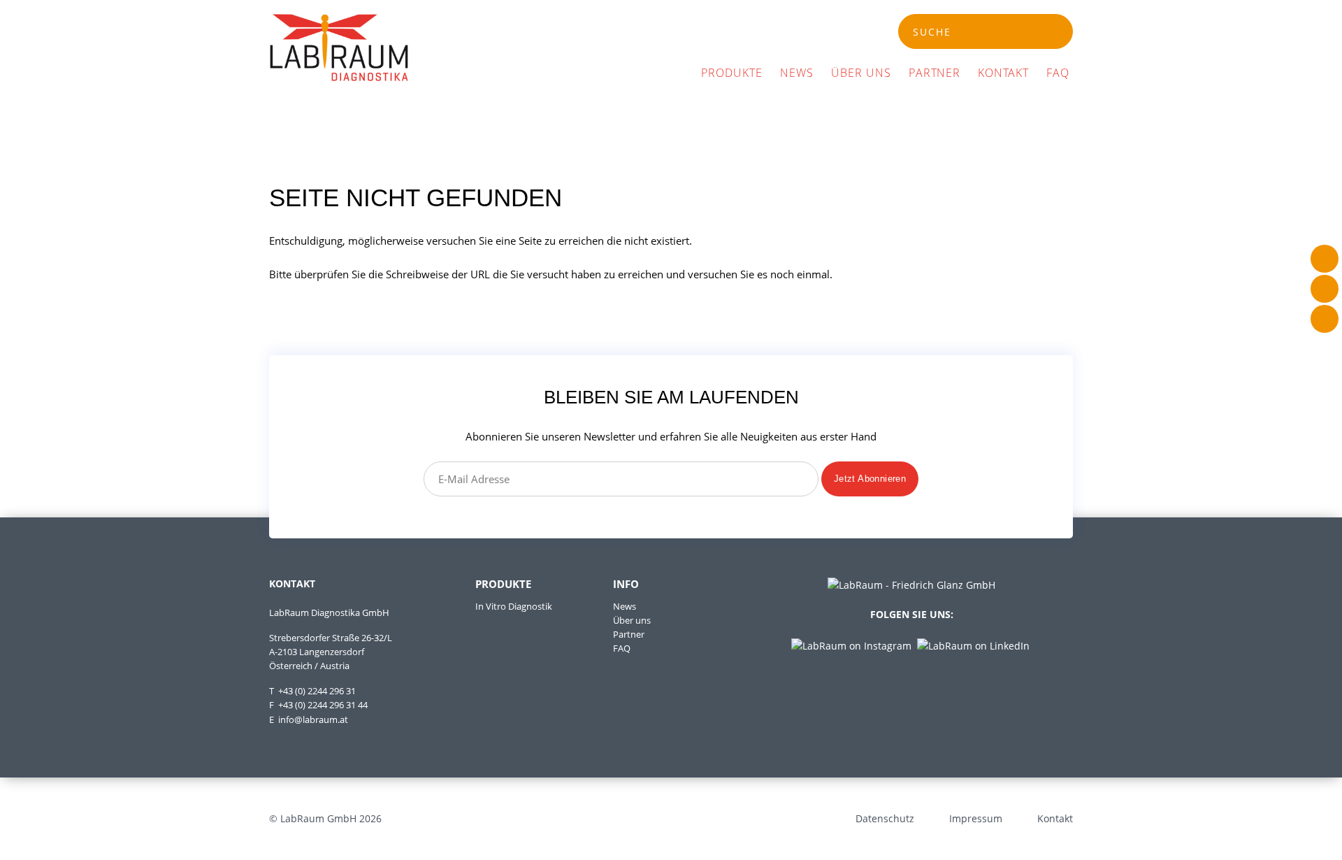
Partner (935, 72)
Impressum (975, 818)
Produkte (732, 72)
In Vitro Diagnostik (513, 606)
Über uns (861, 72)
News (797, 72)
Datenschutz (885, 818)
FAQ (1057, 72)
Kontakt (1003, 72)
